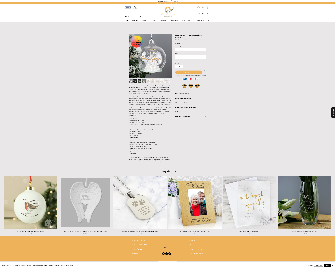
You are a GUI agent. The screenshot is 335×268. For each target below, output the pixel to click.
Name (177, 53)
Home (130, 28)
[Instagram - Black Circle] (166, 255)
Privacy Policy (69, 265)
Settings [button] (310, 265)
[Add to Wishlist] (204, 73)
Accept (327, 265)
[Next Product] (334, 205)
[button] (207, 7)
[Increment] (182, 66)
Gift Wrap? (178, 47)
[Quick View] (30, 204)
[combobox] (190, 50)
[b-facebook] (163, 255)
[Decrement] (177, 66)
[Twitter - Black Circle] (169, 255)
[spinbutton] (179, 66)
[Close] (333, 265)
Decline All (319, 265)
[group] (167, 207)
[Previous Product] (1, 205)
